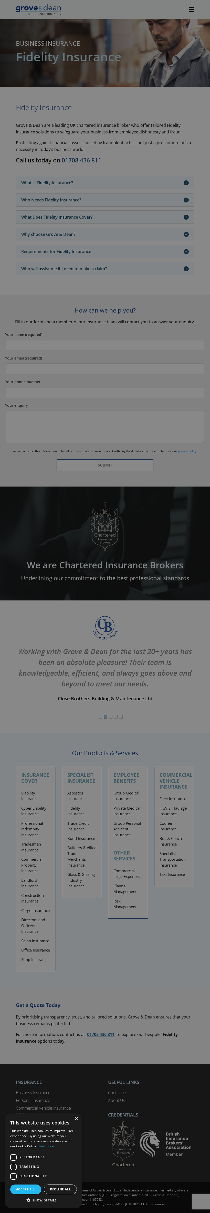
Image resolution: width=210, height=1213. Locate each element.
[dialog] (105, 606)
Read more (46, 1146)
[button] (43, 1200)
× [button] (76, 1119)
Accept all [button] (25, 1189)
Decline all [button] (60, 1189)
